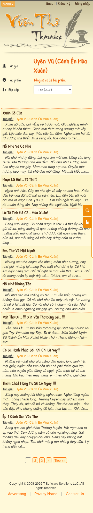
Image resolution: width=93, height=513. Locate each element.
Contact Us (75, 493)
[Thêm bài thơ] (87, 222)
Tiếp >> (60, 460)
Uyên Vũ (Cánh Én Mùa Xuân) (37, 118)
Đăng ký (64, 3)
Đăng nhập (82, 3)
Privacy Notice (46, 493)
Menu (7, 4)
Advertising (17, 493)
